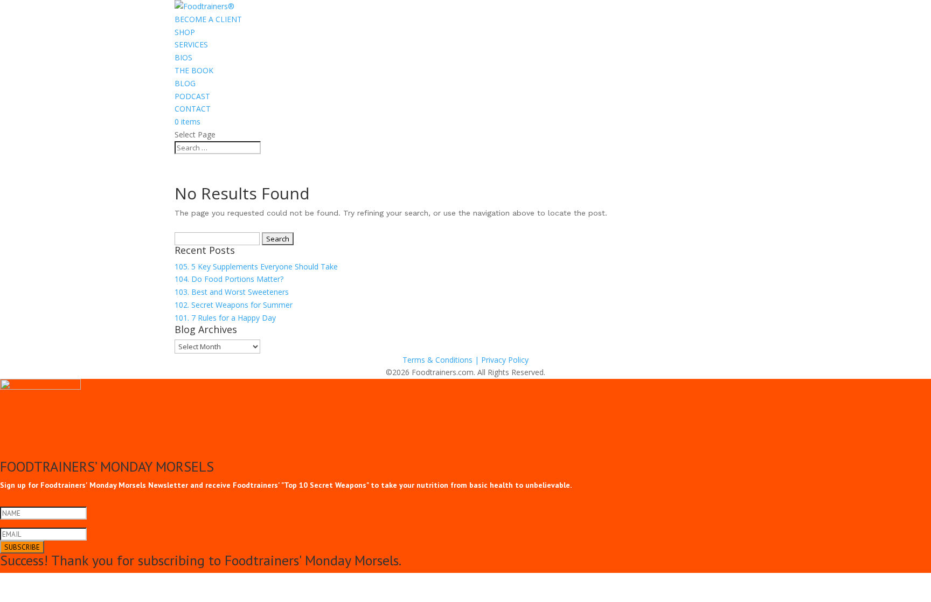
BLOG (185, 83)
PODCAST (192, 96)
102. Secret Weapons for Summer (234, 305)
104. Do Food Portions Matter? (229, 279)
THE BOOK (194, 70)
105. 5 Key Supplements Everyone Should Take (256, 266)
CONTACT (193, 108)
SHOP (185, 32)
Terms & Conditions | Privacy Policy (465, 360)
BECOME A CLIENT (208, 19)
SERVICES (191, 44)
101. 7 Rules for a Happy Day (225, 318)
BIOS (183, 57)
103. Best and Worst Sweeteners (232, 292)
